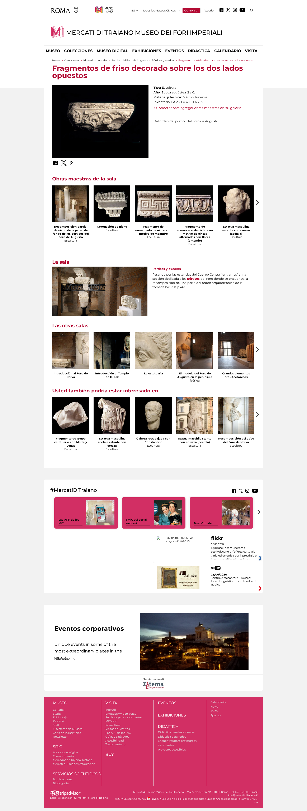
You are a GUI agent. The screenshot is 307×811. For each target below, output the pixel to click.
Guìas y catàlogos (117, 736)
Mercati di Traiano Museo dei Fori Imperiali (144, 33)
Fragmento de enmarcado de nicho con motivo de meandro (153, 230)
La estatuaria (153, 373)
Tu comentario (115, 744)
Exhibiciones (146, 51)
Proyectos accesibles (172, 749)
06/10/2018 (234, 552)
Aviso (214, 711)
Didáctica (199, 51)
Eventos (174, 51)
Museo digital (112, 51)
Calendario (227, 51)
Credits (211, 798)
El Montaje (60, 717)
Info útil (110, 709)
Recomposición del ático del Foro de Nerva (236, 440)
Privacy (155, 798)
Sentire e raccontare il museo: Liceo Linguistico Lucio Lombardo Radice (234, 581)
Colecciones (78, 51)
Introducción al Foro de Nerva (71, 375)
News (214, 706)
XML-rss (255, 800)
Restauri (58, 721)
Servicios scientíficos (77, 774)
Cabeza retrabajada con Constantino (153, 440)
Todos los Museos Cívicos (159, 10)
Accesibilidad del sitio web (233, 798)
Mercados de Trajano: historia (72, 760)
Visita (251, 51)
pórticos (193, 279)
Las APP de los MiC (118, 732)
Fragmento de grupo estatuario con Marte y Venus (70, 442)
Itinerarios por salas (95, 60)
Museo (53, 51)
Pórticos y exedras (163, 60)
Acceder (209, 10)
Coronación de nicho (112, 226)
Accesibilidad (114, 740)
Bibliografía (61, 783)
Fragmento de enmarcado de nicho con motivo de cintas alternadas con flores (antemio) (195, 233)
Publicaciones (62, 779)
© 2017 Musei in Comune (130, 798)
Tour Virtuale (203, 523)
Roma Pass (112, 725)
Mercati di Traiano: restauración (74, 764)
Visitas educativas (117, 728)
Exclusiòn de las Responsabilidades (182, 798)
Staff (56, 725)
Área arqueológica (65, 752)
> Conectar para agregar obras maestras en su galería (197, 108)
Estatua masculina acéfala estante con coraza (112, 442)
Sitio (57, 747)
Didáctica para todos (172, 736)
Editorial (59, 709)
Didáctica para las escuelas (176, 732)
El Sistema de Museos (67, 728)
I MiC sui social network (136, 521)
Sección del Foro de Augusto (130, 60)
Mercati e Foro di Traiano (93, 797)
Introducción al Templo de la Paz (112, 375)
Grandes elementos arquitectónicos (236, 375)
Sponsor (216, 715)
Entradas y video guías (120, 713)
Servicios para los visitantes (123, 717)
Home (56, 60)
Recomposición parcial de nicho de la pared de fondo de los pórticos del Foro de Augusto (71, 232)
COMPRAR (191, 10)
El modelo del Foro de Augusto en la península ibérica (194, 377)
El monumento (63, 756)
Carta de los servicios (67, 732)
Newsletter (60, 736)
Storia (57, 713)
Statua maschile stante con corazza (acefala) (194, 440)
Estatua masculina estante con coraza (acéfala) (236, 230)
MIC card (111, 721)
